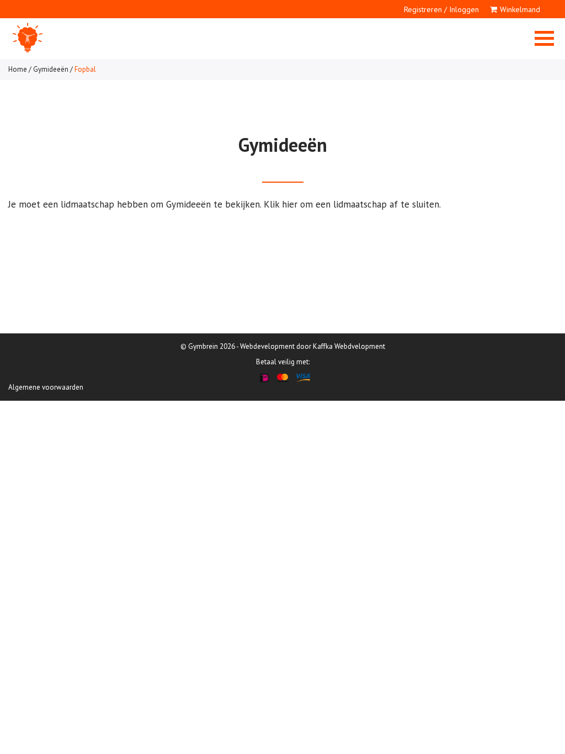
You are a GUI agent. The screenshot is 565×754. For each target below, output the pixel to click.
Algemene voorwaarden (45, 387)
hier (289, 204)
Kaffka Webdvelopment (349, 346)
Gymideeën (50, 69)
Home (17, 69)
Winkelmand (520, 9)
